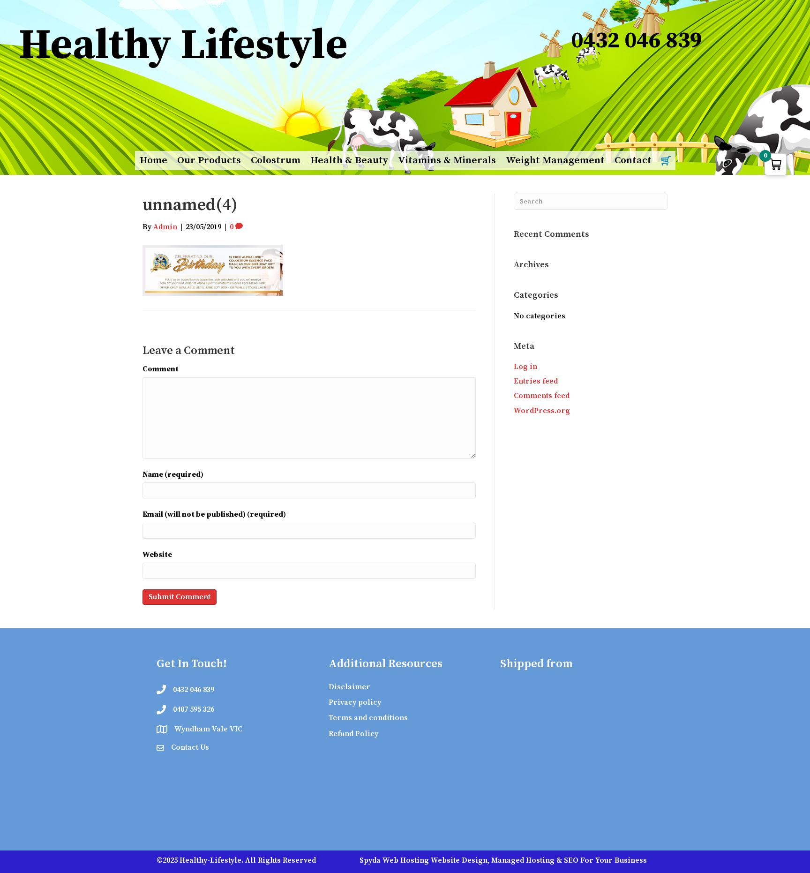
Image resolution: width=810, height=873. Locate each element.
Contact (633, 160)
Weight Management (555, 160)
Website (157, 554)
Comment (160, 369)
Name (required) (172, 474)
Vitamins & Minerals (447, 160)
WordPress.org (542, 410)
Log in (525, 366)
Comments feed (542, 395)
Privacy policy (355, 702)
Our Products (209, 160)
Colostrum (275, 160)
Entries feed (536, 381)
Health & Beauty (349, 160)
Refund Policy (353, 733)
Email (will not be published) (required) (214, 514)
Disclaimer (349, 687)
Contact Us (190, 747)
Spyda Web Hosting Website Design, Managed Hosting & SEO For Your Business (503, 860)
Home (153, 160)
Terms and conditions (368, 717)
